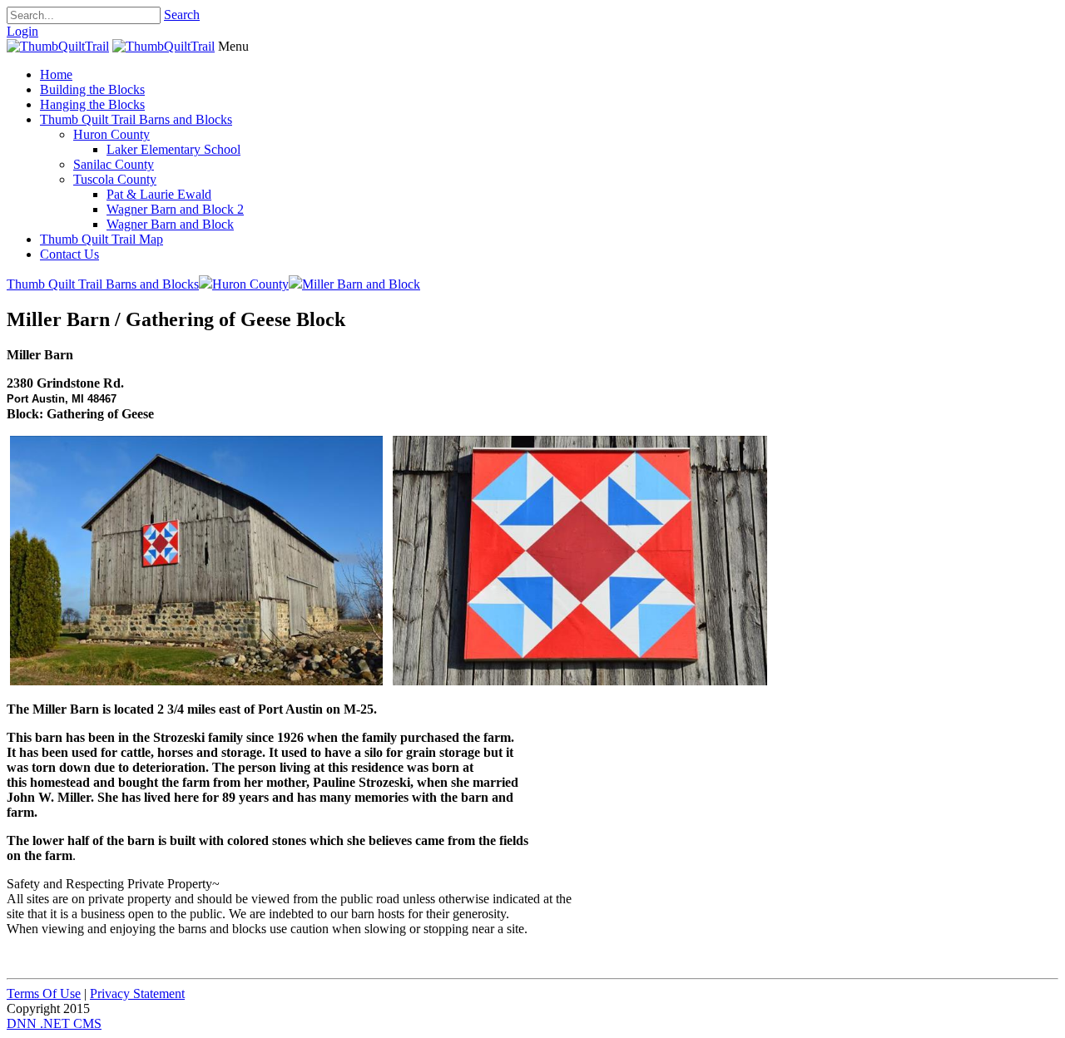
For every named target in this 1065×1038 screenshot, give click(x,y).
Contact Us (69, 254)
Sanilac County (113, 164)
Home (56, 74)
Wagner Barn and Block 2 (175, 209)
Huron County (111, 134)
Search (182, 14)
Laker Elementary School (173, 149)
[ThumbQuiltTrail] (58, 46)
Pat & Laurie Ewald (158, 194)
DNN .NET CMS (54, 1023)
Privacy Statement (137, 993)
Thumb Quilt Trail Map (101, 239)
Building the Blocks (92, 89)
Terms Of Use (44, 993)
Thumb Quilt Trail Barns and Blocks (136, 119)
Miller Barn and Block (361, 284)
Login (22, 31)
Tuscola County (114, 179)
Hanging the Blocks (92, 104)
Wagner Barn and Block (170, 224)
